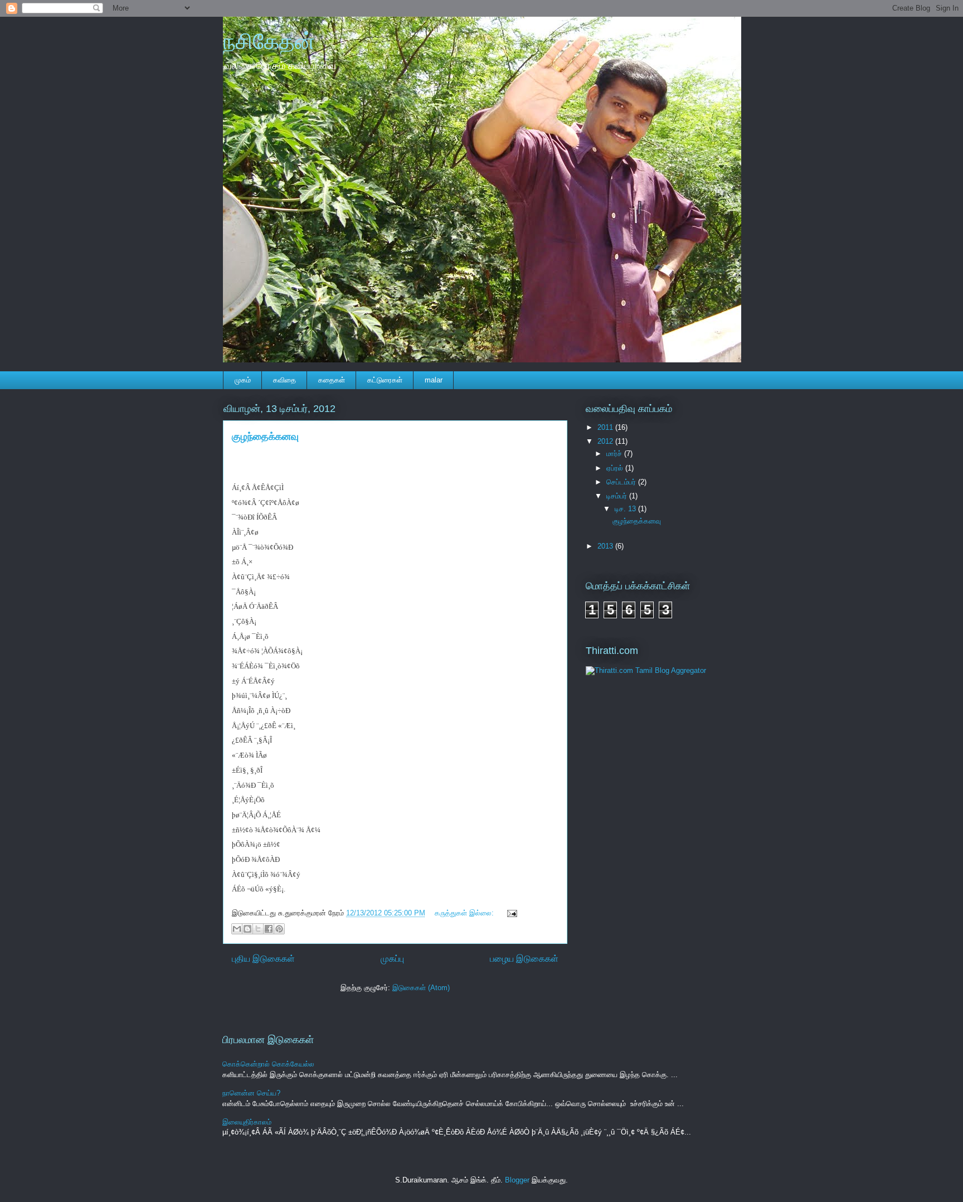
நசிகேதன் (269, 41)
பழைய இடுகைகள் (524, 958)
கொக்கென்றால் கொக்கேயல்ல (268, 1064)
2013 (606, 546)
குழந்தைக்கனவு (265, 436)
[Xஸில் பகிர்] (258, 928)
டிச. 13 (626, 509)
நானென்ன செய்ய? (251, 1093)
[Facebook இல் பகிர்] (268, 928)
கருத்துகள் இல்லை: (465, 913)
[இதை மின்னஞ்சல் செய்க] (236, 928)
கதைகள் (331, 380)
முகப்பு (392, 958)
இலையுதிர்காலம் (246, 1122)
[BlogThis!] (247, 928)
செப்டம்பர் (622, 482)
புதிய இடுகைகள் (263, 958)
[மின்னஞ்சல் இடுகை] (510, 913)
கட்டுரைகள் (384, 380)
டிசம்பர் (617, 496)
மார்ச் (615, 453)
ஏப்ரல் (615, 468)
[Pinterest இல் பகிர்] (279, 928)
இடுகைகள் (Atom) (421, 987)
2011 (606, 427)
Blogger (517, 1180)
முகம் (243, 380)
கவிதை (284, 380)
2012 (606, 441)
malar (433, 380)
